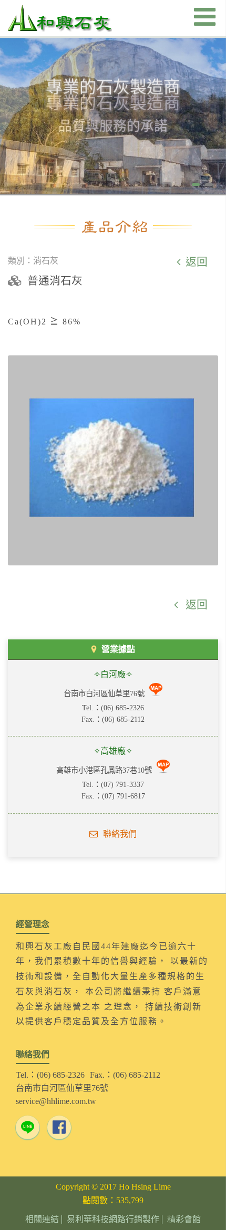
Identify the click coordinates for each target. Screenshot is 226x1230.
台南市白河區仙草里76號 (105, 693)
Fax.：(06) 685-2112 (125, 1074)
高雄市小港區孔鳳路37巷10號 (105, 770)
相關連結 (42, 1219)
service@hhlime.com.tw (56, 1101)
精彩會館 (184, 1219)
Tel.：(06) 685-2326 (50, 1074)
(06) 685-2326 (122, 707)
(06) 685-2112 (123, 719)
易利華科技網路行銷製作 (113, 1219)
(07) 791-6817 (123, 796)
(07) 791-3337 (122, 784)
